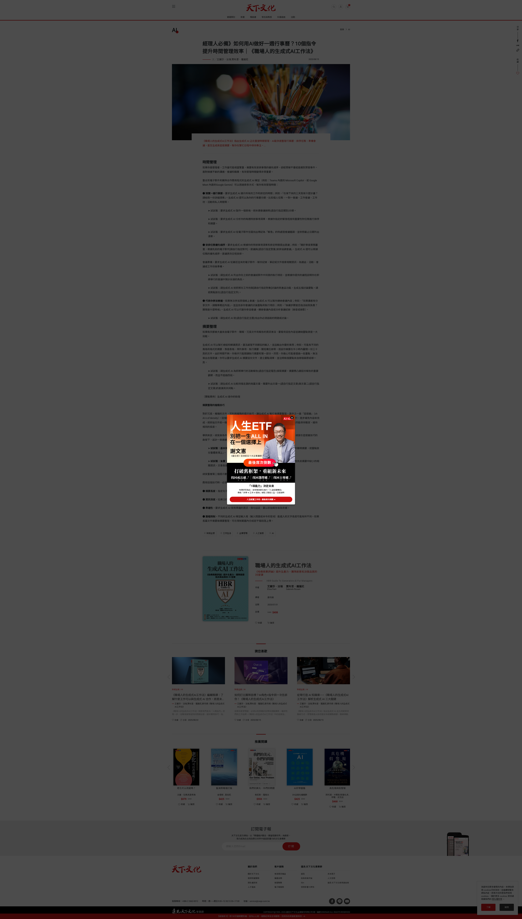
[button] (292, 417)
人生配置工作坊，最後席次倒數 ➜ (261, 499)
